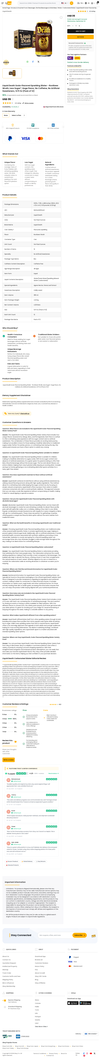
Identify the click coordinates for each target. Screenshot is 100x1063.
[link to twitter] (38, 62)
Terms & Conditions (39, 1053)
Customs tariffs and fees (11, 976)
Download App (40, 956)
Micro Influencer (8, 983)
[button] (80, 3)
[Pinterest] (84, 1056)
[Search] (71, 3)
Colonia (38, 1003)
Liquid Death (7, 11)
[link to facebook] (33, 62)
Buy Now (80, 37)
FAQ (36, 970)
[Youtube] (91, 1054)
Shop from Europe (22, 1048)
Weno (37, 1000)
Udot (36, 1023)
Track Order (6, 973)
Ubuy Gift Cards (40, 976)
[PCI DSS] (7, 1036)
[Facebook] (84, 1054)
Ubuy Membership (8, 986)
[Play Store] (85, 1003)
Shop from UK (19, 1046)
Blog (36, 980)
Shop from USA (7, 1046)
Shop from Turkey (8, 1048)
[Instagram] (87, 1054)
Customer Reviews (41, 963)
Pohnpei (38, 1017)
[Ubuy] (9, 3)
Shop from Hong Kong (48, 1046)
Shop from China (77, 1046)
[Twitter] (94, 1054)
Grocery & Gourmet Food (19, 8)
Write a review (9, 760)
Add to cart (80, 31)
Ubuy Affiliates (40, 983)
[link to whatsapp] (27, 62)
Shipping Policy (7, 980)
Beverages (31, 8)
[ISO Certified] (21, 1036)
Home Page (6, 8)
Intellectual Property (9, 966)
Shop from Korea (63, 1046)
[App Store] (73, 1003)
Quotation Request (9, 963)
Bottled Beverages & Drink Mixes (46, 8)
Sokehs (37, 1020)
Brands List (39, 960)
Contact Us (6, 960)
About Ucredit (40, 973)
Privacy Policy (53, 1053)
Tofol (37, 1010)
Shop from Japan (32, 1046)
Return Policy (39, 966)
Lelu (36, 1013)
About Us (5, 956)
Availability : (6, 107)
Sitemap (5, 970)
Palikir (37, 1007)
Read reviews (53, 773)
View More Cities (41, 1027)
